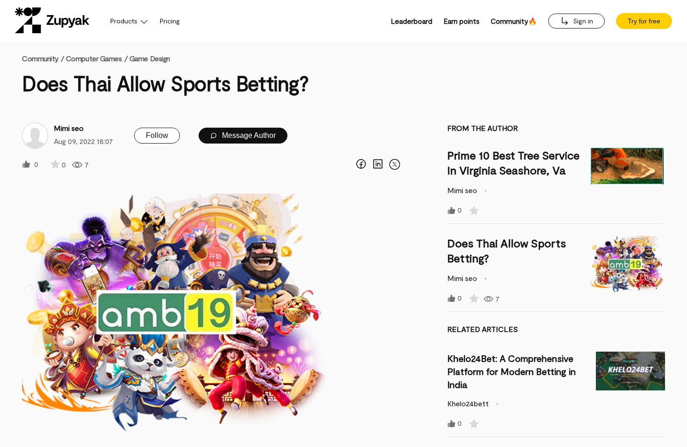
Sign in (582, 21)
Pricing (170, 21)
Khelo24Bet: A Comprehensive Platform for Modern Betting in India (511, 371)
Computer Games (94, 58)
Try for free (644, 21)
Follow (157, 135)
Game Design (149, 58)
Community (43, 58)
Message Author (248, 135)
